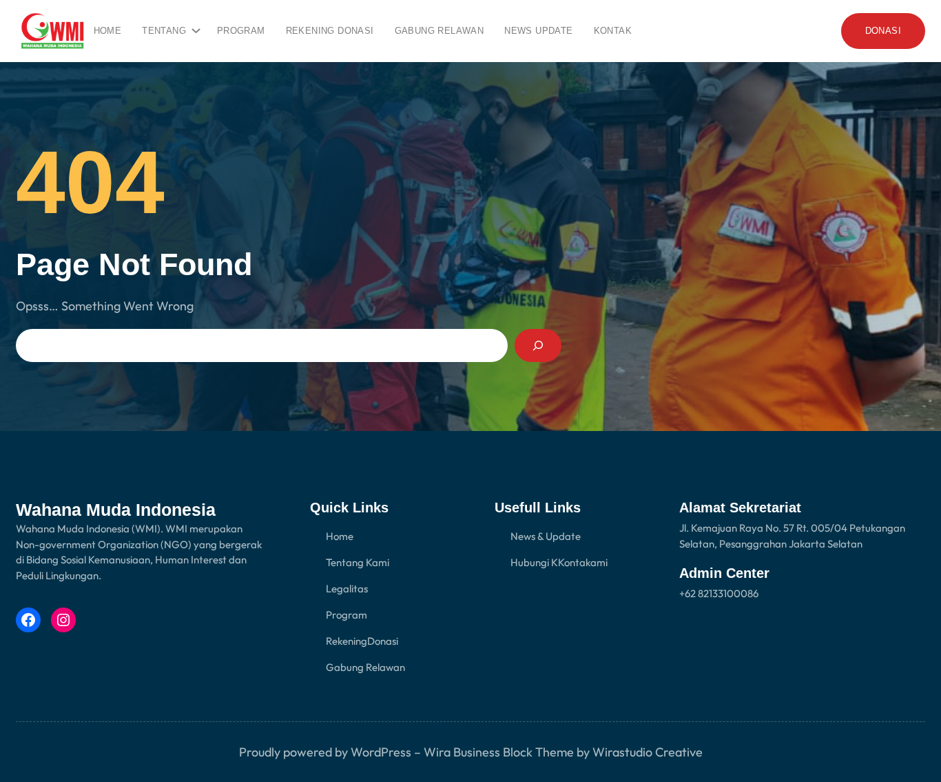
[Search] (538, 345)
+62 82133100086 (718, 593)
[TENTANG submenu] (193, 27)
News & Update (545, 536)
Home (108, 31)
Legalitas (347, 588)
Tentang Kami (357, 562)
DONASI (883, 31)
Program (346, 614)
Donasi (382, 641)
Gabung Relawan (365, 667)
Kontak (574, 562)
